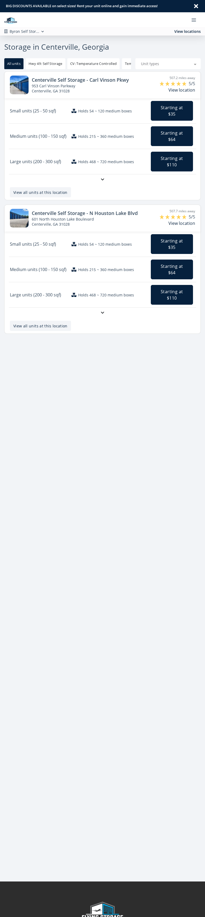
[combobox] (168, 63)
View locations (187, 31)
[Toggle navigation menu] (196, 20)
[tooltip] (45, 63)
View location (181, 90)
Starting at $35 (172, 111)
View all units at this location (40, 192)
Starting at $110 (172, 161)
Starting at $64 (172, 136)
